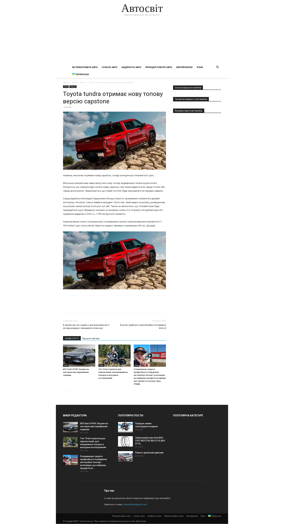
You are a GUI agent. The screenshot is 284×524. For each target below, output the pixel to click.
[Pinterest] (80, 307)
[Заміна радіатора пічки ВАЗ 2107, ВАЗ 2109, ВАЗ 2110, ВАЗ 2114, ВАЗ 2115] (125, 441)
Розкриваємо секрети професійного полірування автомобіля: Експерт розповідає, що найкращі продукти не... (93, 462)
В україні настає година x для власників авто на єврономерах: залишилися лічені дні (86, 326)
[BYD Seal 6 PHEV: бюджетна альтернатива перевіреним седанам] (79, 356)
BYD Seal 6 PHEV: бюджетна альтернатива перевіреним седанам (76, 372)
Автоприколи (184, 67)
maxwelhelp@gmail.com (135, 504)
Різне (200, 67)
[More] (93, 307)
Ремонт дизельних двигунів (149, 452)
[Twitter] (73, 307)
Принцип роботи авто (158, 67)
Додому (66, 82)
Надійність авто (131, 67)
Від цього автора (91, 338)
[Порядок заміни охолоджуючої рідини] (125, 427)
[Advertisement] (142, 41)
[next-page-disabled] (69, 390)
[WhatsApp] (86, 307)
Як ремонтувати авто (85, 67)
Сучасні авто (109, 67)
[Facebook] (66, 307)
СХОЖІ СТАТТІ (72, 338)
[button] (217, 67)
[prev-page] (65, 390)
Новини (83, 82)
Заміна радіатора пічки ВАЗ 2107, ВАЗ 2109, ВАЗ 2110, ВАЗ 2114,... (150, 440)
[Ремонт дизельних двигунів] (125, 456)
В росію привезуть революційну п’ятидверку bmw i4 (143, 326)
